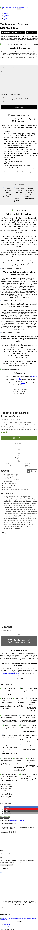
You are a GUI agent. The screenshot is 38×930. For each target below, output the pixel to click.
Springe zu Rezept (8, 32)
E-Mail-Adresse (5, 854)
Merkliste (6, 17)
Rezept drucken (32, 32)
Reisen (5, 18)
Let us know (18, 642)
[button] (2, 432)
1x (28, 471)
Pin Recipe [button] (20, 443)
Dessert (23, 383)
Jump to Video (20, 32)
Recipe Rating (4, 832)
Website (2, 857)
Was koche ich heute (9, 12)
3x (35, 471)
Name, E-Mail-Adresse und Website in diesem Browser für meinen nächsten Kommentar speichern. (17, 861)
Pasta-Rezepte (18, 379)
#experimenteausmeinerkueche (9, 673)
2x (32, 471)
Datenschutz (7, 926)
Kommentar (4, 836)
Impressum (7, 924)
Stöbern (6, 13)
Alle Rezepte (7, 15)
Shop (5, 20)
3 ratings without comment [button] (16, 820)
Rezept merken (5, 816)
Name (2, 850)
